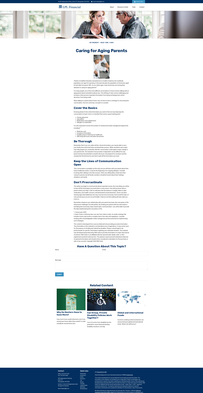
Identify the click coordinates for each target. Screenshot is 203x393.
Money (82, 382)
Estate (81, 377)
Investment (83, 375)
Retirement (83, 373)
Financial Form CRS (102, 372)
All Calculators (83, 388)
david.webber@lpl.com (98, 1)
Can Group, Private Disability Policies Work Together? (99, 315)
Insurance (82, 378)
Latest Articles (83, 385)
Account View (139, 1)
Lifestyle (82, 383)
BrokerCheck (129, 375)
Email (104, 249)
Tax (81, 380)
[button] (111, 7)
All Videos (82, 387)
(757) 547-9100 (65, 373)
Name (57, 249)
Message (58, 260)
